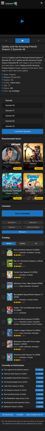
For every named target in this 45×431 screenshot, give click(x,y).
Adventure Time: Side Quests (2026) (28, 283)
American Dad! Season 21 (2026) (27, 355)
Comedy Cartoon (26, 324)
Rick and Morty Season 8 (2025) (26, 319)
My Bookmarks (8, 415)
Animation (30, 252)
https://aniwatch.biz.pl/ (34, 415)
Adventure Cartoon (25, 322)
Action (21, 286)
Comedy (37, 252)
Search (23, 232)
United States (15, 83)
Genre (11, 222)
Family (35, 300)
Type (11, 227)
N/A (11, 88)
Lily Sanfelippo (14, 91)
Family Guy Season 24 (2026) (26, 272)
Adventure (22, 252)
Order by (32, 227)
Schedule (19, 415)
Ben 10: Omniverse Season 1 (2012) (28, 261)
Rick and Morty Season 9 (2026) (26, 250)
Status (32, 222)
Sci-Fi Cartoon (37, 324)
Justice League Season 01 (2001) (27, 330)
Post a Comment (22, 213)
